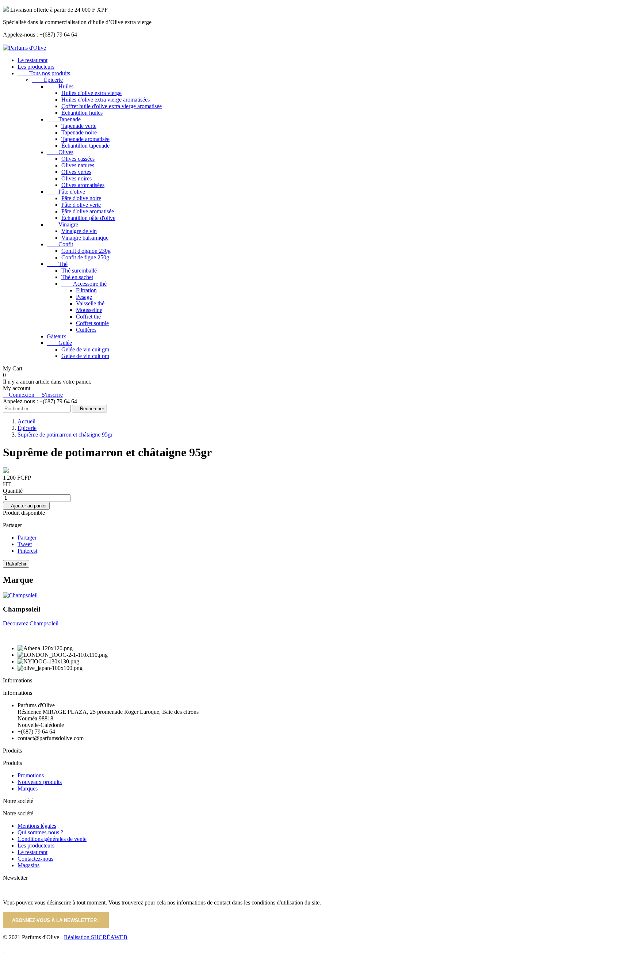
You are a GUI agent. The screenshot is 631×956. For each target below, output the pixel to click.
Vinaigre (62, 224)
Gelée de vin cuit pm (85, 356)
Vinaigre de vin (79, 231)
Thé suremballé (79, 270)
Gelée (59, 343)
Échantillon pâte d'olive (88, 218)
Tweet (25, 544)
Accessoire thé (84, 284)
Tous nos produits (44, 73)
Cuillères (86, 330)
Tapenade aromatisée (85, 139)
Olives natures (77, 165)
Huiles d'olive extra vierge (91, 93)
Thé (57, 264)
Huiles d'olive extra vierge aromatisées (105, 99)
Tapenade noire (79, 132)
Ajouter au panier (26, 506)
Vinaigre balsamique (84, 238)
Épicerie (47, 80)
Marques (28, 788)
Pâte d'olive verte (81, 205)
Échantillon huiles (82, 113)
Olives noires (76, 178)
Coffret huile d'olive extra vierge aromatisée (111, 106)
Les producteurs (36, 67)
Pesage (84, 297)
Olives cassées (78, 159)
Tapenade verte (78, 126)
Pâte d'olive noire (81, 198)
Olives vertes (76, 172)
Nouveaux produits (40, 782)
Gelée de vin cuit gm (85, 349)
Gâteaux (56, 336)
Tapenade (64, 119)
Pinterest (27, 551)
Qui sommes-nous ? (40, 832)
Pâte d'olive (66, 191)
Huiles (60, 86)
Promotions (31, 775)
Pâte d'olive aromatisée (87, 211)
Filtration (86, 290)
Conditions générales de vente (52, 839)
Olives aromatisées (82, 185)
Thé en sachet (77, 277)
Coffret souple (92, 323)
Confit (60, 244)
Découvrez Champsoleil (30, 623)
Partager (27, 537)
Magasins (28, 865)
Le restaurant (32, 60)
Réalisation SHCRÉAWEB (95, 937)
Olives (60, 152)
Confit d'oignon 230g (86, 251)
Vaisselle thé (90, 303)
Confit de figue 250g (85, 257)
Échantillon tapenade (85, 145)
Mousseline (89, 310)
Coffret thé (88, 316)
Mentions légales (37, 826)
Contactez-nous (35, 859)
